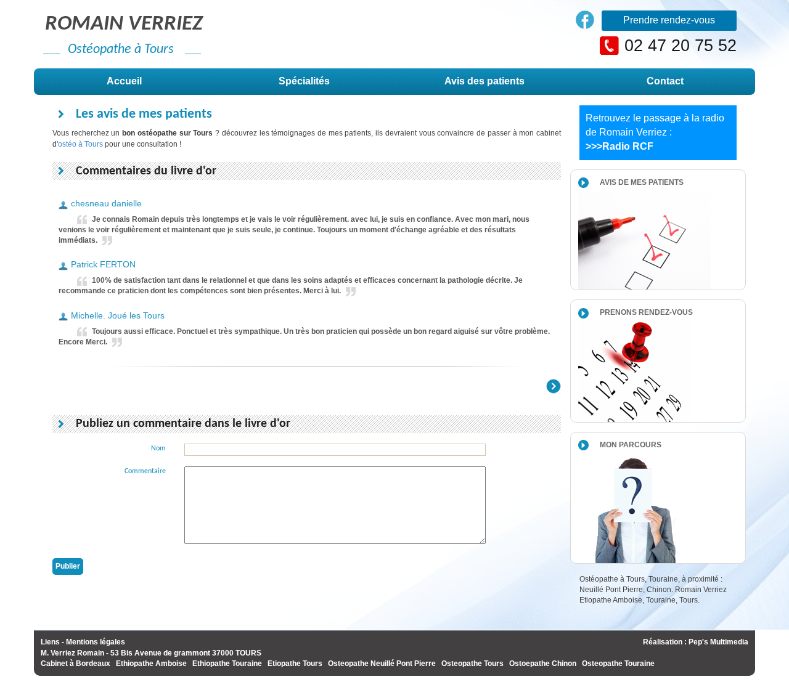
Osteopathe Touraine (618, 663)
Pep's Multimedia (718, 642)
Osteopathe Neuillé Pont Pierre (382, 663)
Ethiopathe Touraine (227, 663)
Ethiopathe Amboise (151, 663)
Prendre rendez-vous (669, 20)
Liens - (52, 642)
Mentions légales (95, 642)
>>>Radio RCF (619, 146)
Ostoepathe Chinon (542, 663)
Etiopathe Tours (295, 663)
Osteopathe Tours (472, 663)
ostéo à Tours (80, 144)
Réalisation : (666, 642)
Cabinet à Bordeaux (75, 663)
